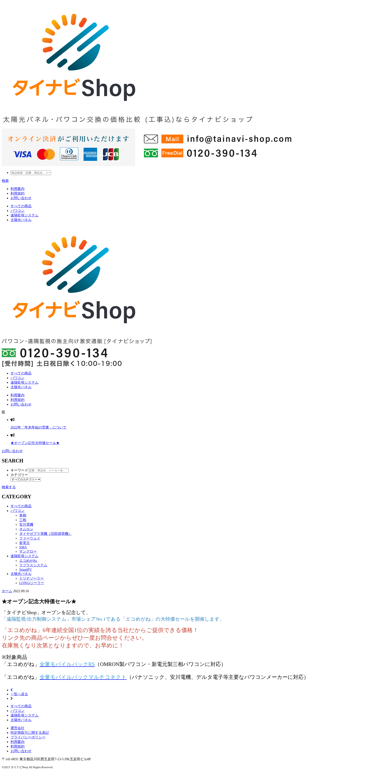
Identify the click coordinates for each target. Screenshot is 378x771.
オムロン (26, 529)
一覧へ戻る (19, 694)
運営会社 (17, 728)
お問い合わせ (21, 198)
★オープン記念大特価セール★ (35, 443)
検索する (9, 487)
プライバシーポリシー (28, 737)
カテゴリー (19, 475)
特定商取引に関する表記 (29, 732)
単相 (22, 515)
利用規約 (17, 193)
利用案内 (17, 189)
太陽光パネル (21, 387)
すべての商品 (21, 373)
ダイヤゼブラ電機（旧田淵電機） (45, 534)
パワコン (17, 378)
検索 (5, 181)
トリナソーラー (31, 578)
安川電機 (26, 524)
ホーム (7, 591)
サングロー (28, 551)
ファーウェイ (29, 538)
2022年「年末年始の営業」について (38, 427)
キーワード (19, 470)
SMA (23, 547)
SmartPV (25, 569)
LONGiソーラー (31, 583)
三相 (22, 520)
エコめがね (28, 560)
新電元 (24, 543)
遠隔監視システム (24, 382)
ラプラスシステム (33, 565)
